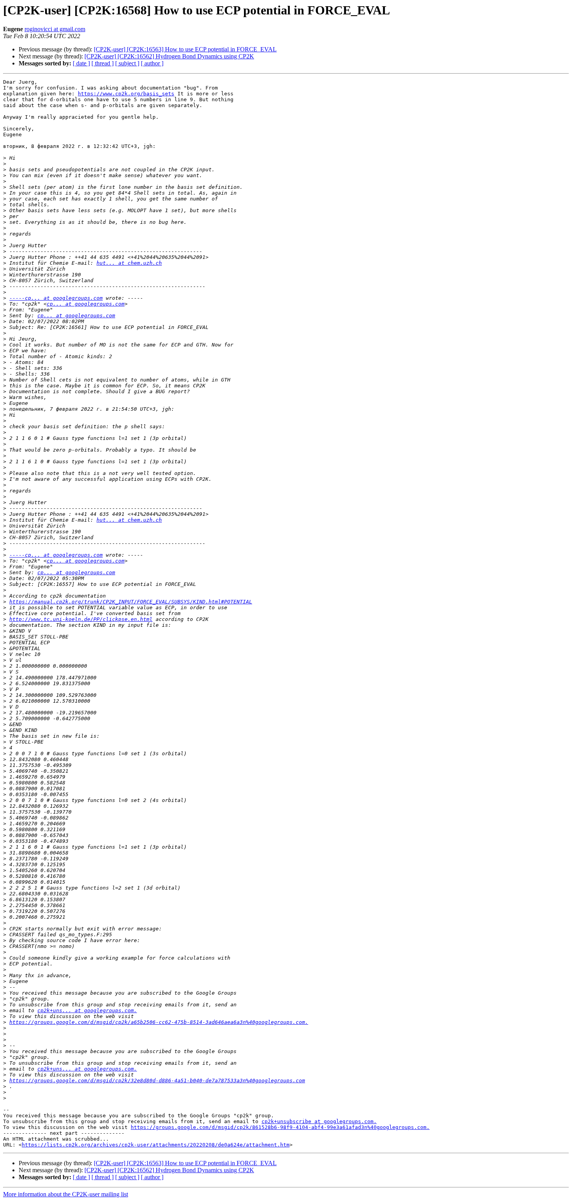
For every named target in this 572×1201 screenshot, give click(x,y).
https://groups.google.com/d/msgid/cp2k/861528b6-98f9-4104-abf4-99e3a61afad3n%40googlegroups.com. (280, 1127)
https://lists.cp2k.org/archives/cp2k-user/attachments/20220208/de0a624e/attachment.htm (156, 1145)
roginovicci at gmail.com (55, 29)
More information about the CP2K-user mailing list (65, 1194)
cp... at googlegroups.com (86, 304)
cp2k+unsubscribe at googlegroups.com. (319, 1121)
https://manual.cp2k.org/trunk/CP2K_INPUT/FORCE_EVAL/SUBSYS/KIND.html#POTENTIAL (130, 602)
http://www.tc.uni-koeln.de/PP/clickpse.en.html (81, 619)
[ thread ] (102, 63)
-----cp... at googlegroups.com (56, 298)
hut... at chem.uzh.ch (129, 263)
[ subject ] (127, 63)
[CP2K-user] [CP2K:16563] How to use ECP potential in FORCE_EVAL (185, 49)
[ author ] (152, 63)
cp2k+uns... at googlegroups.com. (87, 1010)
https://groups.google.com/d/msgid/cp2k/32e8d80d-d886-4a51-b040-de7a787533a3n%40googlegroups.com (157, 1080)
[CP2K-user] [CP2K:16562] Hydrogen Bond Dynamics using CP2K (169, 56)
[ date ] (81, 63)
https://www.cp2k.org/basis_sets (126, 94)
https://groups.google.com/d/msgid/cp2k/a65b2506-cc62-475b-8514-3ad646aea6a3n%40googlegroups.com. (158, 1022)
